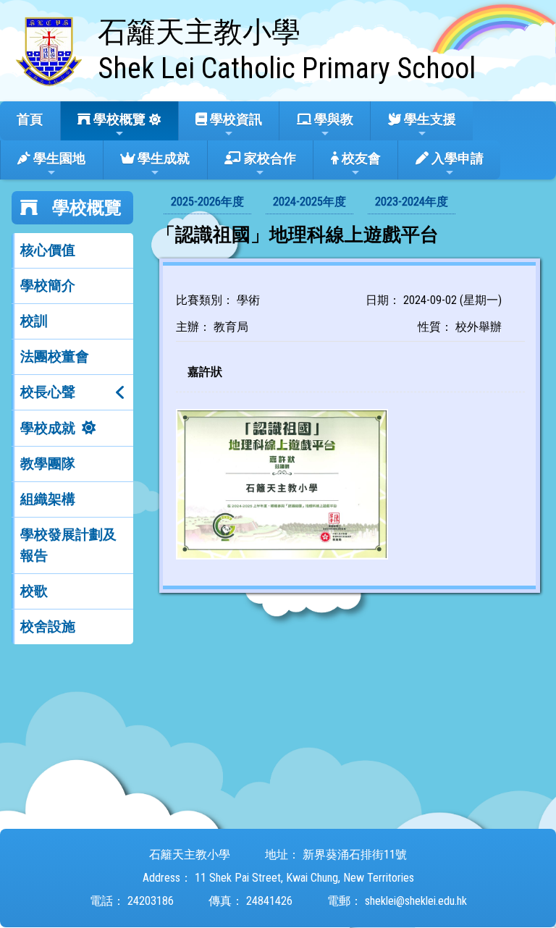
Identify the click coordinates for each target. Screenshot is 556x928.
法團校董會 (54, 356)
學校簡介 (47, 285)
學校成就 (47, 428)
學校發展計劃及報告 (68, 545)
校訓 (34, 321)
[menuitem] (207, 202)
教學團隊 (47, 463)
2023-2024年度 (411, 201)
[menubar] (309, 202)
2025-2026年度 (207, 201)
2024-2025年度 (309, 201)
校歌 (34, 591)
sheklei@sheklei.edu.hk (416, 901)
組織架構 (47, 499)
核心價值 (47, 250)
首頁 (30, 119)
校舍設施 (47, 626)
